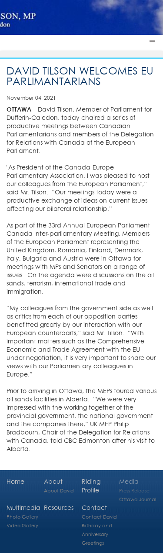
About (53, 481)
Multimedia (23, 507)
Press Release (134, 490)
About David (59, 490)
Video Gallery (22, 525)
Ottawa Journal (137, 499)
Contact (94, 507)
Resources (58, 507)
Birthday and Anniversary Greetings (97, 534)
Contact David (99, 516)
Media (129, 481)
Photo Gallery (22, 516)
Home (15, 481)
